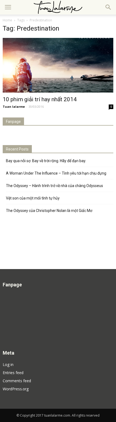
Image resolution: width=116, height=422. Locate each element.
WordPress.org (16, 388)
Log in (8, 364)
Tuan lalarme (14, 106)
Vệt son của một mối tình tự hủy (33, 198)
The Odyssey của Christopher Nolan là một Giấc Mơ (49, 210)
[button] (108, 7)
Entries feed (13, 372)
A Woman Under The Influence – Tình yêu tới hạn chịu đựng (56, 173)
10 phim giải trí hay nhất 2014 (40, 99)
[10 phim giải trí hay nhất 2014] (58, 65)
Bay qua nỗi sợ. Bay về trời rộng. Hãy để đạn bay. (46, 161)
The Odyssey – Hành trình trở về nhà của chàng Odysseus (54, 186)
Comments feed (17, 380)
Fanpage (13, 121)
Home (7, 20)
